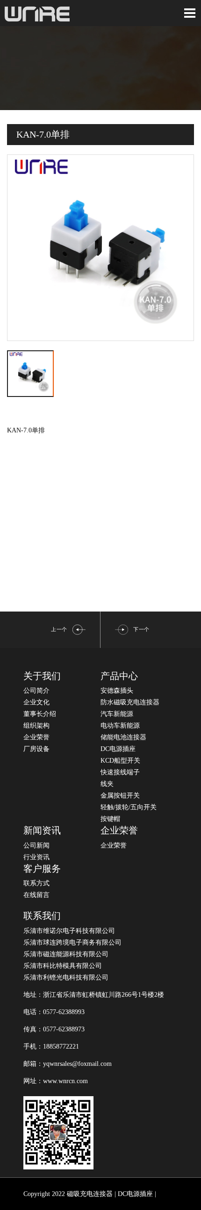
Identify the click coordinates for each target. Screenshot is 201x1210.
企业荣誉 (36, 737)
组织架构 (36, 725)
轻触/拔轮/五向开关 (128, 807)
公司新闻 (36, 845)
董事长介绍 (39, 713)
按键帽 (110, 818)
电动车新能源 (120, 725)
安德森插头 (116, 690)
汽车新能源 (116, 713)
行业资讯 (36, 857)
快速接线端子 (120, 772)
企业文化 (36, 702)
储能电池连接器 (123, 737)
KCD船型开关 (120, 760)
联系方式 (36, 883)
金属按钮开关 (120, 795)
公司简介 (36, 690)
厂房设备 (36, 748)
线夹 (107, 783)
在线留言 (36, 894)
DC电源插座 (118, 748)
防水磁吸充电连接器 (129, 702)
